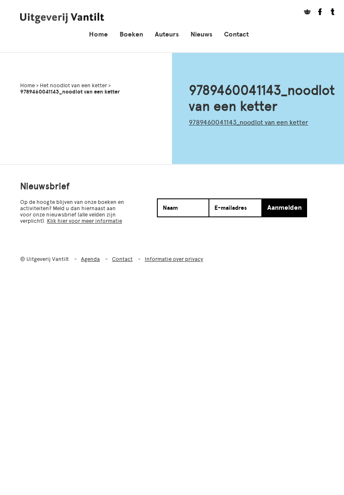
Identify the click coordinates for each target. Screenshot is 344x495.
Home (98, 34)
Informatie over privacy (174, 259)
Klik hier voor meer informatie (84, 221)
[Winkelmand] (304, 12)
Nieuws (201, 34)
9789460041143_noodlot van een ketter (248, 122)
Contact (236, 34)
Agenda (90, 259)
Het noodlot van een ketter (73, 85)
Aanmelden (284, 207)
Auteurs (167, 34)
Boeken (131, 34)
